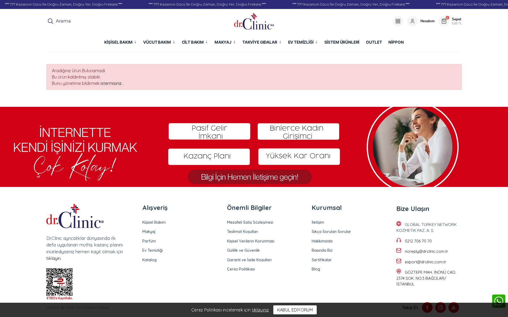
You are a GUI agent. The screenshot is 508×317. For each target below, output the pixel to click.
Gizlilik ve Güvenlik (243, 250)
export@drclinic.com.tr (425, 261)
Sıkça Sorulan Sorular (331, 231)
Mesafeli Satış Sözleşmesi (250, 222)
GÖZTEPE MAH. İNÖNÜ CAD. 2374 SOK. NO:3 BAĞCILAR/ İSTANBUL (426, 278)
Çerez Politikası (241, 269)
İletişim (318, 222)
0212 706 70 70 (418, 241)
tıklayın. (53, 258)
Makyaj (149, 231)
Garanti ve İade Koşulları (249, 259)
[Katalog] (398, 21)
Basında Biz (322, 250)
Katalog (149, 259)
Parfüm (149, 241)
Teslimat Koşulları (242, 231)
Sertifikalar (322, 259)
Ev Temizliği (152, 250)
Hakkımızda (322, 241)
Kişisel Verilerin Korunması (250, 241)
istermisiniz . (112, 83)
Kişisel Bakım (154, 222)
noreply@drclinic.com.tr (426, 251)
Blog (316, 269)
